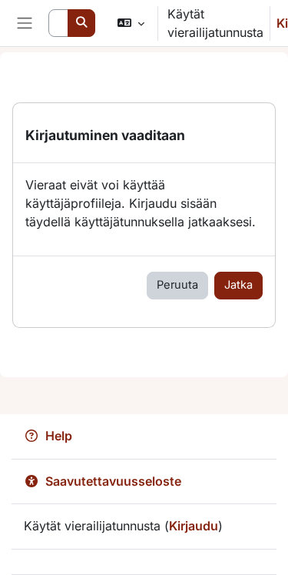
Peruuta (177, 285)
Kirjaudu (193, 525)
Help (58, 435)
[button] (130, 23)
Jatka (238, 285)
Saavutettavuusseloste (113, 481)
